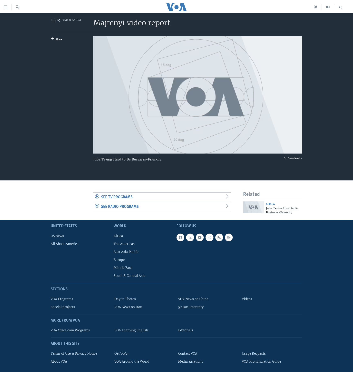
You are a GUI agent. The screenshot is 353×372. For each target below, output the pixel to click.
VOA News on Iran (128, 307)
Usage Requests (254, 353)
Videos (247, 299)
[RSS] (219, 237)
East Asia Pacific (126, 252)
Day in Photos (125, 299)
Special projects (63, 307)
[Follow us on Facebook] (180, 237)
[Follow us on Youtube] (200, 237)
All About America (65, 244)
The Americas (124, 244)
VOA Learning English (131, 330)
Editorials (185, 330)
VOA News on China (193, 299)
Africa (270, 204)
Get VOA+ (121, 353)
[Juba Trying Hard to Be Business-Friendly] (253, 207)
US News (57, 236)
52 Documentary (191, 307)
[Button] (56, 40)
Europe (119, 260)
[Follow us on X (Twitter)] (190, 237)
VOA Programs (62, 299)
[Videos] (328, 7)
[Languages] (315, 7)
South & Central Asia (129, 276)
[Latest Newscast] (340, 7)
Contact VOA (187, 353)
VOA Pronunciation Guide (261, 361)
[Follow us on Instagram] (209, 237)
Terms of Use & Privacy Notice (74, 353)
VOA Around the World (131, 361)
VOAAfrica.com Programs (70, 330)
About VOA (59, 361)
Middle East (123, 268)
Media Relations (190, 361)
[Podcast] (229, 237)
